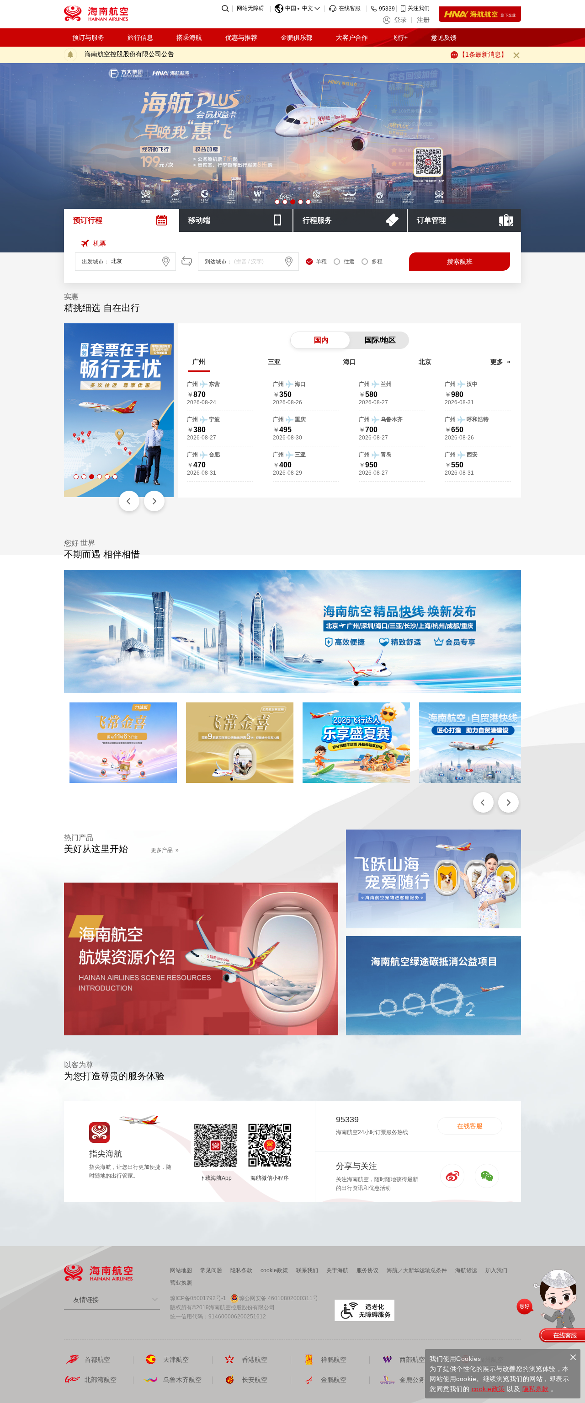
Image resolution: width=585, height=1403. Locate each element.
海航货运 (466, 1270)
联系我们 (307, 1270)
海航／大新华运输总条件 (417, 1270)
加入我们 (496, 1270)
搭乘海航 (189, 37)
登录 (400, 19)
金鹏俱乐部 (297, 37)
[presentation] (121, 220)
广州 (198, 361)
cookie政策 (274, 1270)
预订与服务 (88, 37)
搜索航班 (460, 261)
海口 (349, 361)
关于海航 (337, 1270)
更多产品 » (165, 850)
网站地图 (181, 1270)
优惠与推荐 (241, 37)
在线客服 (470, 1126)
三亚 (274, 361)
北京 (425, 361)
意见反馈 (444, 37)
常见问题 (211, 1270)
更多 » (500, 361)
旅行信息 (140, 37)
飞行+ (399, 37)
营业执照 (181, 1283)
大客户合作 (352, 37)
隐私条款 (241, 1270)
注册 (423, 19)
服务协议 (367, 1270)
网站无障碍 (250, 8)
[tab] (121, 220)
